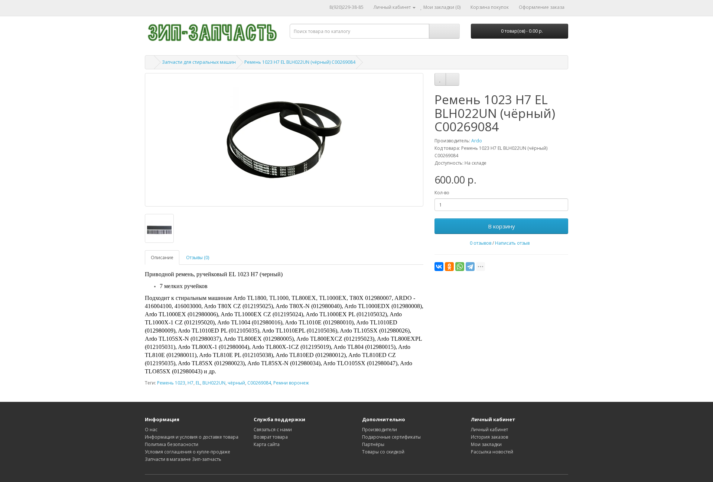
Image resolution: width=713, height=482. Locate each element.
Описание (162, 257)
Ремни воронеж (291, 383)
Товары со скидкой (383, 452)
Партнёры (373, 444)
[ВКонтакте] (438, 266)
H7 (190, 383)
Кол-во (441, 192)
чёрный (236, 383)
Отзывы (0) (197, 257)
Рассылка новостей (492, 452)
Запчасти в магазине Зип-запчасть (183, 459)
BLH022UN (213, 383)
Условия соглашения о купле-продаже (187, 452)
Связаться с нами (273, 429)
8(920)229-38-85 (346, 7)
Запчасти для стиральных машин (199, 62)
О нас (151, 429)
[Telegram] (470, 266)
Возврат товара (271, 437)
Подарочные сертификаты (391, 437)
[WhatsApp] (459, 266)
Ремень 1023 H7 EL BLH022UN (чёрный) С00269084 (299, 62)
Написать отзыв (512, 243)
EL (198, 383)
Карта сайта (267, 444)
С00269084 (259, 383)
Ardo (476, 141)
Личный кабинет (489, 429)
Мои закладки (486, 444)
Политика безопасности (171, 444)
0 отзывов (480, 243)
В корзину (501, 226)
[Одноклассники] (449, 266)
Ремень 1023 (171, 383)
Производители (379, 429)
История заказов (489, 437)
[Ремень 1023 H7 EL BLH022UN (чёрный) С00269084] (284, 140)
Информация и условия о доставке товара (191, 437)
